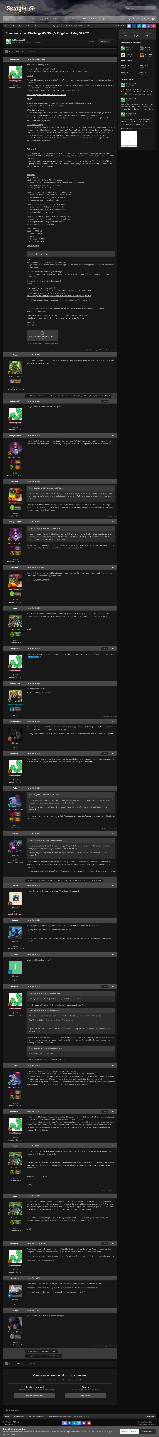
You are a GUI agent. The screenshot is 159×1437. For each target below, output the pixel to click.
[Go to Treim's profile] (15, 801)
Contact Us (9, 1424)
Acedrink (15, 1278)
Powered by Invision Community (145, 1424)
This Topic (145, 8)
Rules (36, 19)
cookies (18, 1432)
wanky (15, 608)
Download (23, 19)
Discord (57, 19)
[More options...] (112, 59)
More (107, 19)
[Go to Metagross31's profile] (8, 41)
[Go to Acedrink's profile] (15, 1291)
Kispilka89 (54, 795)
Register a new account (34, 1395)
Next (18, 51)
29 (16, 748)
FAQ (46, 19)
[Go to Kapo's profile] (15, 367)
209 (16, 640)
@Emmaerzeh (33, 657)
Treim (15, 788)
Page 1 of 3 (31, 51)
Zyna (32, 1351)
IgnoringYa (14, 954)
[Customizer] (153, 18)
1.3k (16, 473)
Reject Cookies (147, 1431)
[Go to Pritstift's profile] (15, 846)
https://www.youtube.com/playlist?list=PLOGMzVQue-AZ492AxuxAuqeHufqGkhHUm (59, 296)
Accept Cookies (130, 1431)
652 (16, 387)
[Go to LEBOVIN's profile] (15, 494)
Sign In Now (85, 1395)
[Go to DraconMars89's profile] (15, 734)
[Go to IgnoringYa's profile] (15, 967)
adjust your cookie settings (73, 1432)
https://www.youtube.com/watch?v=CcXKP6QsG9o (46, 95)
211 (16, 715)
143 (16, 946)
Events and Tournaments (33, 42)
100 (16, 1342)
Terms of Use (15, 1434)
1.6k (16, 825)
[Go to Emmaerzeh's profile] (15, 696)
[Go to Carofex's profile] (15, 1323)
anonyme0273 (97, 350)
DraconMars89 (15, 721)
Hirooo (84, 350)
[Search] (154, 8)
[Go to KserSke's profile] (15, 898)
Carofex (89, 350)
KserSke (15, 885)
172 (16, 860)
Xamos (15, 920)
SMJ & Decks (72, 19)
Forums (10, 19)
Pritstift (108, 517)
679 (16, 513)
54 (16, 912)
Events (95, 19)
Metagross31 (19, 40)
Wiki (85, 19)
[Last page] (22, 51)
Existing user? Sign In (132, 19)
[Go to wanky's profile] (15, 621)
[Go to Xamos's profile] (15, 932)
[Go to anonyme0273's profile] (15, 448)
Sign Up (146, 19)
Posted (33, 59)
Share (93, 41)
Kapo (15, 355)
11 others (108, 350)
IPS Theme (6, 1422)
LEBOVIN (14, 481)
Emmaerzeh (15, 683)
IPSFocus (16, 1422)
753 (16, 85)
